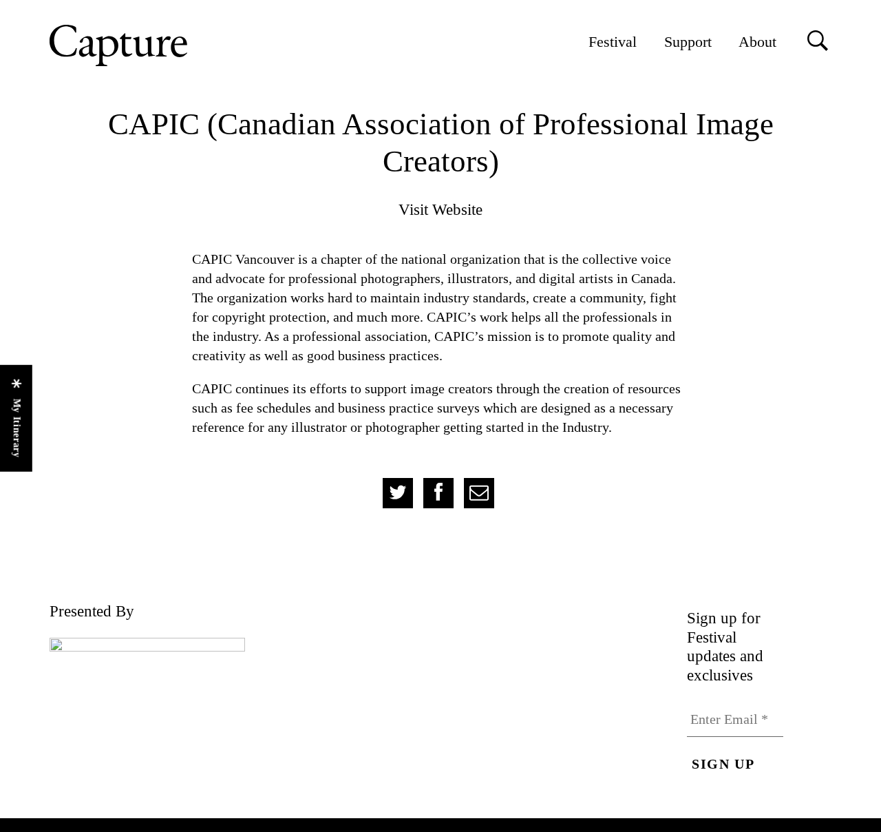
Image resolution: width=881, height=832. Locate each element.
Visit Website (440, 209)
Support (688, 41)
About (757, 41)
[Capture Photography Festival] (163, 45)
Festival (612, 41)
